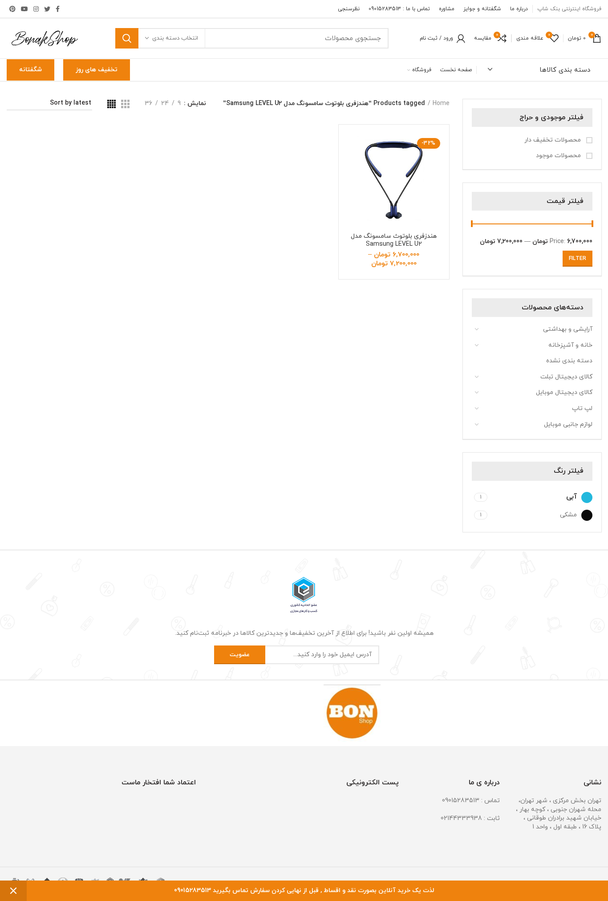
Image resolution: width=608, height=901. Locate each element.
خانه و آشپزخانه (570, 345)
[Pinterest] (12, 9)
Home (441, 103)
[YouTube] (24, 9)
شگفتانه (30, 69)
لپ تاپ (582, 408)
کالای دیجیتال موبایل (564, 392)
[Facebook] (57, 9)
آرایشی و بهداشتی (567, 329)
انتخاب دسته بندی (175, 38)
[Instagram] (36, 9)
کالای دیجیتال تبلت (566, 377)
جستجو (126, 38)
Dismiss (13, 891)
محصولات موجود (559, 155)
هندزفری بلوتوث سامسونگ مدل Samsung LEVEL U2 (394, 240)
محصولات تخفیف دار (553, 140)
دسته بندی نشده (569, 361)
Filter (577, 258)
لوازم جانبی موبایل (568, 424)
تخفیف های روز (97, 69)
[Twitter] (47, 9)
